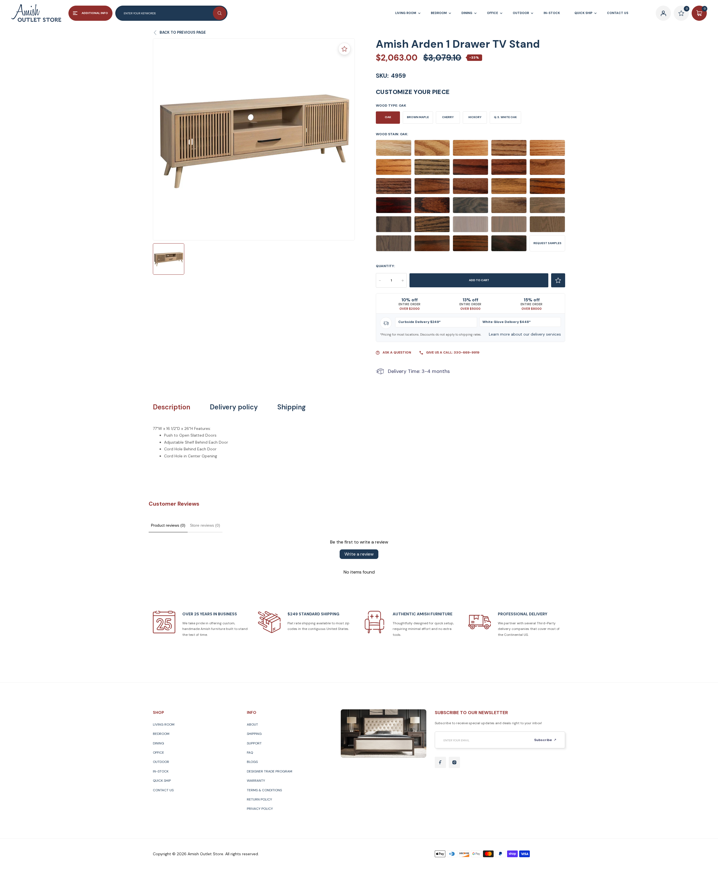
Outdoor (161, 762)
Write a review (359, 554)
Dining (158, 743)
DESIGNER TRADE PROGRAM (269, 771)
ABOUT (252, 724)
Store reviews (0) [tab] (205, 525)
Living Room (163, 724)
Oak (388, 117)
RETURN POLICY (259, 799)
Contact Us (163, 790)
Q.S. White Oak (505, 117)
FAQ (250, 752)
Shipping (291, 407)
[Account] (663, 13)
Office (158, 752)
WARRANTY (256, 780)
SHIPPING (254, 734)
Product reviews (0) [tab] (168, 525)
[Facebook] (440, 762)
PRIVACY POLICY (260, 808)
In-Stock (161, 771)
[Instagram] (454, 762)
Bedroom (161, 734)
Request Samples (547, 243)
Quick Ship (162, 780)
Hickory (475, 117)
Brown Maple (418, 117)
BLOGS (252, 762)
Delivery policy (234, 407)
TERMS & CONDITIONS (264, 790)
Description (171, 407)
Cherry (448, 117)
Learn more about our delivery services (525, 334)
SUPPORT (254, 743)
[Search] (219, 13)
